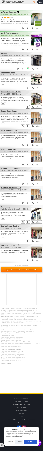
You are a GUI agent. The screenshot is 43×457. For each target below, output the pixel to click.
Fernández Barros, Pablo (11, 92)
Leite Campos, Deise (9, 130)
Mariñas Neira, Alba (8, 149)
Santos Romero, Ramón (10, 245)
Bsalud (4, 53)
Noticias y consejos (21, 410)
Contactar (21, 413)
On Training (5, 207)
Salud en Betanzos (6, 363)
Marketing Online (21, 407)
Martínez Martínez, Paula (11, 188)
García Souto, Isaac (9, 111)
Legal (21, 416)
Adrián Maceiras (9, 12)
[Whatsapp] (27, 68)
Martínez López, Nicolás (10, 169)
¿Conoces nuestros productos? (21, 404)
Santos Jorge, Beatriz (10, 226)
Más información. (18, 436)
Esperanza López (8, 73)
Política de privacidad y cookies (21, 419)
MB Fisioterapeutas (10, 33)
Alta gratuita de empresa (21, 401)
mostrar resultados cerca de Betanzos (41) (22, 270)
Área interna (21, 422)
